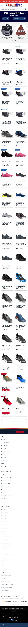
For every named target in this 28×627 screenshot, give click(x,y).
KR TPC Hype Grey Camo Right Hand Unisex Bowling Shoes (7, 223)
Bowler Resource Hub (6, 498)
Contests (18, 614)
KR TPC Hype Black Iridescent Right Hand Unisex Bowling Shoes (6, 347)
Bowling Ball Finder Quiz (6, 477)
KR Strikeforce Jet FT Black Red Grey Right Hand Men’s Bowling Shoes (20, 224)
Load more (14, 420)
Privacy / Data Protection (6, 537)
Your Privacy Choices (17, 619)
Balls (3, 613)
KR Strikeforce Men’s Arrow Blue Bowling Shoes (20, 387)
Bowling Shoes (4, 448)
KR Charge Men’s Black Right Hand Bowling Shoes (7, 326)
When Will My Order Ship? (7, 509)
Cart (2, 566)
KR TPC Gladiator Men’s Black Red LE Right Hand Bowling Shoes (7, 163)
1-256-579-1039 (7, 596)
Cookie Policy (4, 549)
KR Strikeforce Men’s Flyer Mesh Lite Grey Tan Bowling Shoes (20, 410)
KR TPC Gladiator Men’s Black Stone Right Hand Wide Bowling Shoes (7, 367)
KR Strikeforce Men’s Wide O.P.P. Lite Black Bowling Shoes (20, 266)
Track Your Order (5, 560)
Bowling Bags (4, 445)
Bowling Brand (7, 14)
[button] (2, 5)
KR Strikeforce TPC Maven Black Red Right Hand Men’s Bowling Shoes (7, 81)
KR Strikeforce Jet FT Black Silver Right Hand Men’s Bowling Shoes (7, 244)
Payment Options (5, 518)
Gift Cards (3, 463)
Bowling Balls (4, 439)
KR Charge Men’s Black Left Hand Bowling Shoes (7, 306)
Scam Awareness (4, 530)
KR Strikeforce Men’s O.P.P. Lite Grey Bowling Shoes (7, 142)
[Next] (27, 32)
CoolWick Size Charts (6, 528)
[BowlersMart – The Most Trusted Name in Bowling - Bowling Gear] (14, 5)
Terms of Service (4, 540)
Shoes (10, 613)
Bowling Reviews (5, 501)
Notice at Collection (6, 619)
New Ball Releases (5, 442)
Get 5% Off (21, 432)
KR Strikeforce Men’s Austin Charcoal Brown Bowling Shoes (7, 387)
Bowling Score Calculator (6, 480)
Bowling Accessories (5, 451)
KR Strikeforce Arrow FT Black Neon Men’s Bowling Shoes (7, 203)
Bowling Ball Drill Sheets (6, 483)
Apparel (20, 613)
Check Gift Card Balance (6, 569)
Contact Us (3, 515)
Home (3, 14)
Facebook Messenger (16, 596)
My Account (3, 557)
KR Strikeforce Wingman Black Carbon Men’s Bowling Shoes (21, 122)
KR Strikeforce (13, 14)
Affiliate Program (5, 590)
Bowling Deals (4, 457)
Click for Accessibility (14, 598)
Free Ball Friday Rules (6, 546)
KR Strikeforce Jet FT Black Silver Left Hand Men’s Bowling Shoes (6, 266)
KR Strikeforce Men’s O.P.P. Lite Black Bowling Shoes (7, 286)
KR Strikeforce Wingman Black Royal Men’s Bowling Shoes (20, 81)
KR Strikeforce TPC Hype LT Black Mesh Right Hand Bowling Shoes (7, 59)
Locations (6, 614)
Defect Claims (4, 524)
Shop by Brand (4, 460)
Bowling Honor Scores (6, 578)
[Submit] (25, 9)
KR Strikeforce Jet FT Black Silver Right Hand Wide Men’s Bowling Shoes (21, 245)
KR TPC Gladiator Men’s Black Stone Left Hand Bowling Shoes (20, 347)
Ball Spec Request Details (6, 572)
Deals (24, 613)
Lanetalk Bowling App (6, 575)
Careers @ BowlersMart (6, 587)
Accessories (15, 613)
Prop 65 (21, 598)
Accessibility (4, 533)
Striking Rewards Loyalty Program (8, 563)
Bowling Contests (5, 492)
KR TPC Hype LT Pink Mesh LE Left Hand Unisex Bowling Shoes (20, 163)
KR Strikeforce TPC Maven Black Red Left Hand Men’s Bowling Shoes (20, 60)
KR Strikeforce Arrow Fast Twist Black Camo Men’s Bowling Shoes (6, 122)
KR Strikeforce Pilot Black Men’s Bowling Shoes (20, 102)
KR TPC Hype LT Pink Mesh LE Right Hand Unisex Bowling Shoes (6, 183)
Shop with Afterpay (5, 521)
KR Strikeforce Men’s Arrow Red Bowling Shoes (6, 410)
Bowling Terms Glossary (6, 486)
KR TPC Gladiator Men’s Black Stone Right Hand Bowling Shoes (21, 367)
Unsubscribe (6, 598)
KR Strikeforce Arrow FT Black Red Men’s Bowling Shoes (21, 183)
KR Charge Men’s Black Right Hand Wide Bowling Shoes (20, 306)
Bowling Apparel (4, 454)
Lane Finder (3, 474)
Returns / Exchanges (5, 512)
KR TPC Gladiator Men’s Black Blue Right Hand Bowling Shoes (20, 286)
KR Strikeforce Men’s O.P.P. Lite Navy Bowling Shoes (21, 142)
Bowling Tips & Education (6, 495)
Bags (7, 613)
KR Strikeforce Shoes (21, 14)
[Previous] (1, 32)
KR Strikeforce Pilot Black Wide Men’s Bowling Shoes (6, 102)
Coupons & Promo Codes (6, 466)
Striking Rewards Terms (6, 543)
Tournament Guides (5, 489)
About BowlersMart (5, 581)
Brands (22, 614)
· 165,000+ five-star (14, 601)
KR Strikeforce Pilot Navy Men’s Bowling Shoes (20, 203)
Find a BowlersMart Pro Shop (7, 584)
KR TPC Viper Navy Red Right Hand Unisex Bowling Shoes (20, 326)
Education (12, 614)
